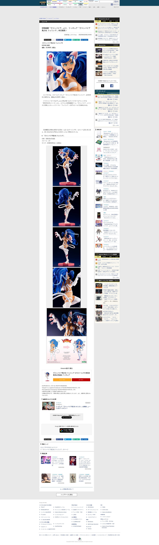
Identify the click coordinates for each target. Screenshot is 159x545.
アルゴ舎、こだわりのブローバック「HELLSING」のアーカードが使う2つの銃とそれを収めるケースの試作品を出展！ (110, 309)
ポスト (48, 39)
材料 (98, 7)
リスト (53, 39)
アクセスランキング (104, 19)
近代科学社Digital (77, 526)
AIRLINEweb (91, 507)
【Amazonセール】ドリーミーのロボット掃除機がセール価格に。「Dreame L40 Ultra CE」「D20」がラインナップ (110, 137)
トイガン (75, 7)
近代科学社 (74, 524)
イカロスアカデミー (92, 517)
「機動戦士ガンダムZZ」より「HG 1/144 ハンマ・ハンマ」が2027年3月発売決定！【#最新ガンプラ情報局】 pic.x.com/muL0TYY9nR (108, 115)
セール (103, 7)
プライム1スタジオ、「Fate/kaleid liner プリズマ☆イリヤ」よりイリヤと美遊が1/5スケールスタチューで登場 (110, 226)
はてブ (69, 39)
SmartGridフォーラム (60, 507)
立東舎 (74, 514)
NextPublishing (58, 526)
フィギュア (68, 7)
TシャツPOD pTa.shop (107, 521)
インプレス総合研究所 (46, 512)
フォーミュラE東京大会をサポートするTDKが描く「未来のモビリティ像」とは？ (110, 50)
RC (80, 7)
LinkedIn (85, 39)
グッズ (84, 7)
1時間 (98, 21)
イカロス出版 (89, 505)
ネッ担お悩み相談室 (45, 519)
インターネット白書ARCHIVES (48, 529)
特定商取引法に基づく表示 (114, 535)
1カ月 (116, 21)
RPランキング (101, 93)
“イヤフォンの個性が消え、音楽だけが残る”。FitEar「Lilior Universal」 (110, 73)
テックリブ (88, 526)
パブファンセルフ (106, 516)
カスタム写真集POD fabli (108, 523)
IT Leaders (43, 514)
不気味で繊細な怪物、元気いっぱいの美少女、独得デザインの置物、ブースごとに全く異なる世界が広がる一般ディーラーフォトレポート (110, 293)
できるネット (44, 526)
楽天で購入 (81, 379)
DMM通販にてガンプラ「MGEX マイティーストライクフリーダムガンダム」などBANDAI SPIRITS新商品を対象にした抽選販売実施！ (108, 40)
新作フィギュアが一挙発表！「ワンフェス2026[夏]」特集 (109, 281)
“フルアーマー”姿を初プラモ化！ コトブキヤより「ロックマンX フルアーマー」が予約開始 (58, 462)
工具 (94, 7)
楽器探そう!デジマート (78, 509)
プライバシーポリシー (85, 535)
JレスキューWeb (91, 514)
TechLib (89, 528)
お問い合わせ (56, 535)
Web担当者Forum (45, 509)
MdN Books (90, 521)
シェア (60, 39)
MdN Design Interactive (93, 524)
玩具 (90, 7)
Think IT (43, 507)
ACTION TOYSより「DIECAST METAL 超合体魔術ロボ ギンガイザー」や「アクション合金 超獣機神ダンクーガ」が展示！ (110, 315)
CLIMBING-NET (76, 521)
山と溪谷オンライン (77, 519)
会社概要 (94, 535)
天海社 (103, 507)
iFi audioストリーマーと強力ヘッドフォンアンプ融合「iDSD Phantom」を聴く (110, 56)
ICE (101, 505)
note (77, 39)
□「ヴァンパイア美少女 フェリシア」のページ (54, 449)
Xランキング (102, 91)
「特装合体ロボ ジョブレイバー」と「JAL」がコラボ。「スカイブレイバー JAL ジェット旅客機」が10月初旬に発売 (110, 242)
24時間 (104, 21)
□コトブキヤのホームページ (49, 447)
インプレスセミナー (59, 514)
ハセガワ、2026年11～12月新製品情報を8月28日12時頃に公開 (110, 208)
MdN (87, 519)
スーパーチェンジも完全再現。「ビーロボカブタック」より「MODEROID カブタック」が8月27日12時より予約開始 (110, 250)
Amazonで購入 (62, 379)
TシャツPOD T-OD (77, 512)
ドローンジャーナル (45, 517)
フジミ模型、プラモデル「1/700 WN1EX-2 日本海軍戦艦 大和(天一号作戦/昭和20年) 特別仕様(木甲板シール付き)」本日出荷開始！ (108, 36)
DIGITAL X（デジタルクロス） (62, 517)
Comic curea (105, 509)
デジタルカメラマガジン (46, 524)
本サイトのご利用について (45, 535)
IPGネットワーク (104, 519)
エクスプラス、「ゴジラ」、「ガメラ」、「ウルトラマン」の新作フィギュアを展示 (110, 319)
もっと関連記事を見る (66, 489)
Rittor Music (74, 505)
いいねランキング (113, 93)
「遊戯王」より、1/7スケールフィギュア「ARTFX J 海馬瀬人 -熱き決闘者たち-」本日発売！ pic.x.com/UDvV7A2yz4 (108, 103)
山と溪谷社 (74, 517)
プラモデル (61, 7)
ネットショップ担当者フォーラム (62, 509)
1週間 (110, 21)
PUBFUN (103, 514)
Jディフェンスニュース (93, 509)
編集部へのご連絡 (74, 535)
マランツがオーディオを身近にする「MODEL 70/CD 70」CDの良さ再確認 (110, 67)
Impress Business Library (60, 512)
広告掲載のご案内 (64, 535)
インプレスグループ (101, 535)
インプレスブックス (59, 523)
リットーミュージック (78, 507)
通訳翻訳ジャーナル (92, 512)
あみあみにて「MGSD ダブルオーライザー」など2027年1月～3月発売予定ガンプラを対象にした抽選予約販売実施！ (108, 33)
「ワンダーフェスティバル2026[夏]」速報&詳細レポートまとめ (110, 285)
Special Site (102, 45)
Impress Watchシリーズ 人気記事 (108, 254)
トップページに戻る (67, 494)
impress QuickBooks (106, 512)
